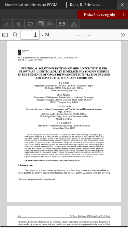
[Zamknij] (122, 4)
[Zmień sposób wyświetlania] (40, 23)
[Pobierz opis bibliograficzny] (50, 24)
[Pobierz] (7, 23)
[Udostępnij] (18, 23)
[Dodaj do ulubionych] (30, 23)
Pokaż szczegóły (99, 14)
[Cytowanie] (62, 23)
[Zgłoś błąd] (74, 23)
